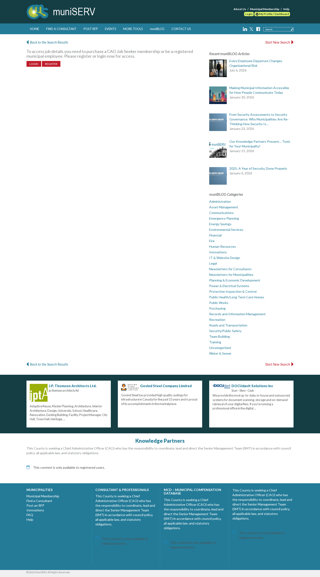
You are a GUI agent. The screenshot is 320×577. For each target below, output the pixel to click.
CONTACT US (181, 29)
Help (286, 9)
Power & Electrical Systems (229, 286)
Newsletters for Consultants (230, 269)
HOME (34, 29)
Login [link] (249, 14)
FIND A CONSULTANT (61, 29)
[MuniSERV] (61, 11)
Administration (220, 201)
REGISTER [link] (51, 64)
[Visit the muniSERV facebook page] (258, 28)
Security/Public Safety (225, 331)
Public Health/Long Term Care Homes (236, 297)
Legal (213, 263)
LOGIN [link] (34, 64)
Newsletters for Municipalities (231, 275)
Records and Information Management (237, 314)
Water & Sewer (220, 353)
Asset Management (223, 207)
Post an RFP (35, 505)
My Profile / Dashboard (274, 14)
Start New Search (277, 42)
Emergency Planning (224, 218)
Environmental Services (226, 230)
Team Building (219, 336)
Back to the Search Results (49, 42)
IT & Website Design (224, 258)
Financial (215, 235)
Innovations (218, 252)
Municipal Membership (264, 9)
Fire (212, 241)
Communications (221, 213)
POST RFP (91, 29)
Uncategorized (220, 348)
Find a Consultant (39, 501)
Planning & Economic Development (234, 280)
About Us (240, 9)
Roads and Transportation (228, 325)
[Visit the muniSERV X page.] (252, 28)
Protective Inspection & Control (233, 291)
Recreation (217, 320)
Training (215, 342)
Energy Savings (220, 224)
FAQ (29, 515)
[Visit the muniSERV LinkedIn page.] (245, 28)
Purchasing (217, 308)
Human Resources (222, 246)
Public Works (218, 303)
